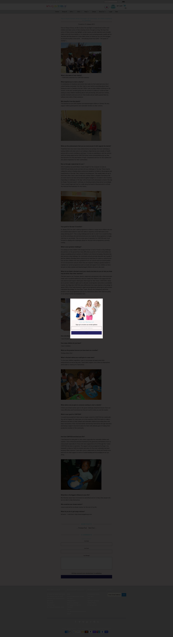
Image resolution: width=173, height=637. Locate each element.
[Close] (102, 300)
